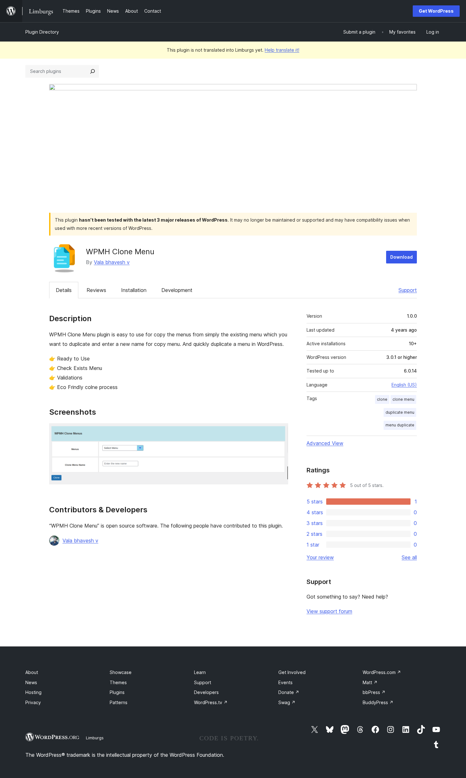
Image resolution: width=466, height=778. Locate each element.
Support (407, 290)
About (31, 672)
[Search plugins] (92, 71)
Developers (206, 692)
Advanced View (325, 443)
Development (176, 290)
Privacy (33, 702)
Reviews (96, 290)
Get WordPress (436, 11)
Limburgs (95, 737)
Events (285, 682)
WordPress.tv (211, 702)
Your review (320, 557)
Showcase (121, 672)
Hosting (33, 692)
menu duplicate (399, 425)
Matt (370, 682)
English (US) (404, 384)
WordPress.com (382, 672)
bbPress (374, 692)
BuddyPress (378, 702)
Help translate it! (282, 50)
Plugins (117, 692)
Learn (200, 672)
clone (382, 399)
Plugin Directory (42, 32)
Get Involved (292, 672)
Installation (133, 290)
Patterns (118, 702)
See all (409, 557)
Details (64, 290)
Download (401, 257)
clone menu (403, 399)
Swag (286, 702)
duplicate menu (399, 412)
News (31, 682)
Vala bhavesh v (112, 262)
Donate (288, 692)
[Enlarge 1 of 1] (279, 432)
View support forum (329, 611)
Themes (118, 682)
